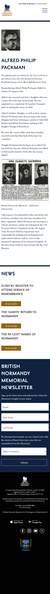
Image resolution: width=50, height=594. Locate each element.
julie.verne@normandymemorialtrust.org (31, 501)
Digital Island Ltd (42, 512)
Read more (11, 304)
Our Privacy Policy (25, 507)
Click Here (31, 505)
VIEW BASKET (42, 4)
